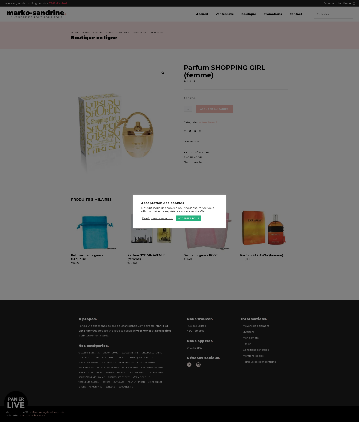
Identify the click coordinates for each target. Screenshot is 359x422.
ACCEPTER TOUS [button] (188, 218)
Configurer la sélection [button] (157, 218)
